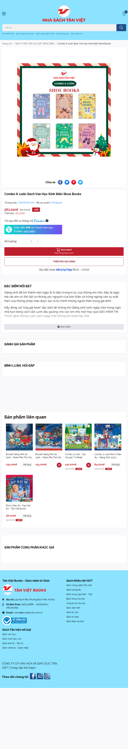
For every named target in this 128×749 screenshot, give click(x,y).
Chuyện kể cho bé (75, 603)
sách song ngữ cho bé (45, 34)
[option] (64, 110)
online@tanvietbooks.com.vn (28, 612)
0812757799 (64, 269)
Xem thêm (65, 327)
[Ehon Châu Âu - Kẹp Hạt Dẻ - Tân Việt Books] (19, 488)
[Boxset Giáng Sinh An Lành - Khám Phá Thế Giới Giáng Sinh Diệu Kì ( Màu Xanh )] (48, 437)
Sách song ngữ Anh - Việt (79, 594)
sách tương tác (62, 34)
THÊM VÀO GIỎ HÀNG (64, 261)
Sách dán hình (73, 608)
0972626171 (42, 604)
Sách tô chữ (72, 612)
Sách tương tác (73, 589)
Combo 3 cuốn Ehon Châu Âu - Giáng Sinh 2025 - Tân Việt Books (107, 457)
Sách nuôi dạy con (11, 639)
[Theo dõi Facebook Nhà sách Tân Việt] (33, 676)
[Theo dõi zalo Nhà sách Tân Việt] (40, 676)
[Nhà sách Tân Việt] (64, 14)
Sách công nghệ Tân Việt (79, 585)
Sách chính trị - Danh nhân (15, 648)
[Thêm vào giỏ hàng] (59, 465)
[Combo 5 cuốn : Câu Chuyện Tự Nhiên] (78, 437)
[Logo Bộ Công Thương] (14, 620)
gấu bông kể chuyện (25, 34)
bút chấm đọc (8, 34)
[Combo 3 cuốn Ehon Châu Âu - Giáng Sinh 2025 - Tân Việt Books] (107, 437)
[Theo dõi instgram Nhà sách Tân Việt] (47, 676)
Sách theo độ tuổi (75, 621)
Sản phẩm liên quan (25, 417)
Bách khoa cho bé (75, 599)
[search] (121, 27)
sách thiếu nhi (77, 34)
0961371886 (27, 604)
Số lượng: (10, 241)
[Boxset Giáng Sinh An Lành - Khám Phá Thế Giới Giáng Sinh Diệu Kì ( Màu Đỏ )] (19, 437)
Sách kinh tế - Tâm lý (12, 643)
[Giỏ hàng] (123, 13)
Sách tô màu (72, 617)
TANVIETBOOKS (26, 202)
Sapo (32, 667)
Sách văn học (9, 634)
